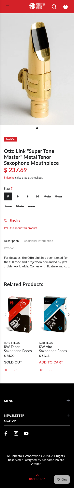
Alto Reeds (46, 342)
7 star (47, 196)
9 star (8, 206)
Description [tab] (11, 241)
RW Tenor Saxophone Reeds (18, 349)
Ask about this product (23, 228)
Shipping (9, 177)
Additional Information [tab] (38, 241)
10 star (20, 206)
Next (68, 314)
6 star (31, 206)
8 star (58, 196)
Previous (5, 314)
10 (37, 196)
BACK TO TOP (37, 479)
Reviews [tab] (9, 248)
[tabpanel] (37, 69)
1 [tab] (37, 128)
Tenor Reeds (12, 342)
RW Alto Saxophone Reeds (53, 349)
